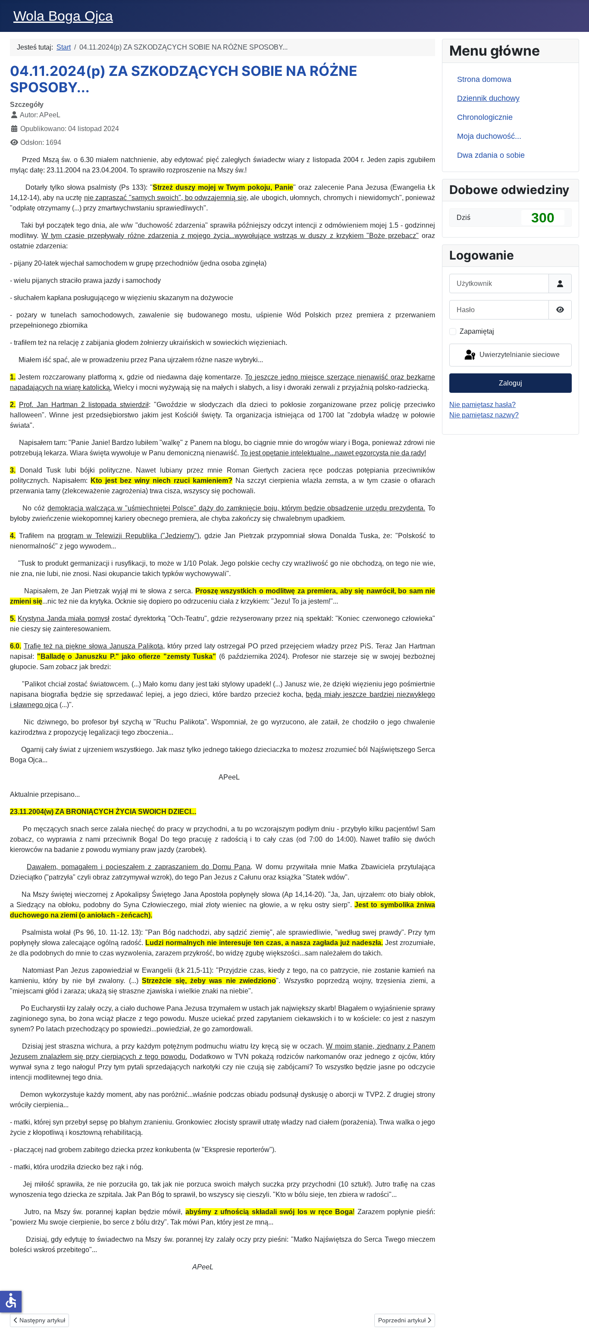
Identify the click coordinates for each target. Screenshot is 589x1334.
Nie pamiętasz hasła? (482, 404)
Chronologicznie (485, 117)
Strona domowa (484, 79)
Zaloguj (510, 383)
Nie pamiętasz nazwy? (484, 415)
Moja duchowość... (489, 136)
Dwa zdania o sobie (491, 155)
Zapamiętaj (477, 331)
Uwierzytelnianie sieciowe (519, 354)
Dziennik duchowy (488, 98)
